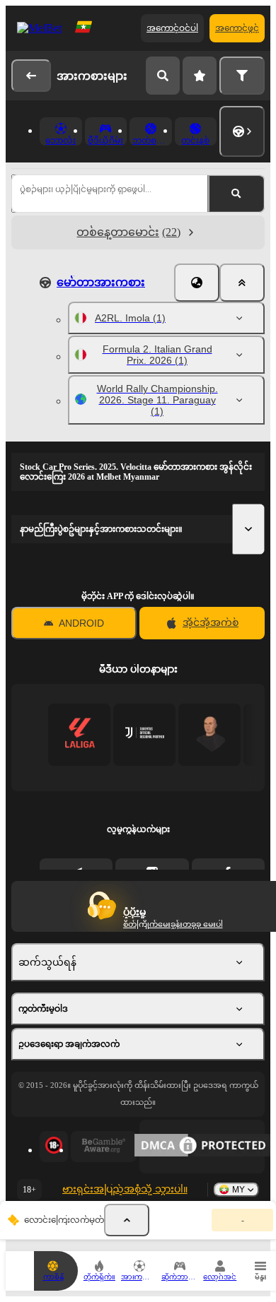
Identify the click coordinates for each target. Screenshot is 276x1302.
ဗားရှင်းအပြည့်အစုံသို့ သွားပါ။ (125, 1189)
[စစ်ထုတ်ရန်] (242, 76)
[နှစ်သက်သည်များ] (200, 76)
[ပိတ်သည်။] (242, 283)
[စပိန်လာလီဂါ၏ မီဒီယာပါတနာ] (79, 734)
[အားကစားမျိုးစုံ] (242, 131)
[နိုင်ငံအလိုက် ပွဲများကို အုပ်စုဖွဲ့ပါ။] (196, 283)
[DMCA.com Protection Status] (202, 1146)
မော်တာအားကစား (101, 282)
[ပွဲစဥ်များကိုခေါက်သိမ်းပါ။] (126, 1220)
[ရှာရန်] (163, 76)
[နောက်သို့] (31, 75)
